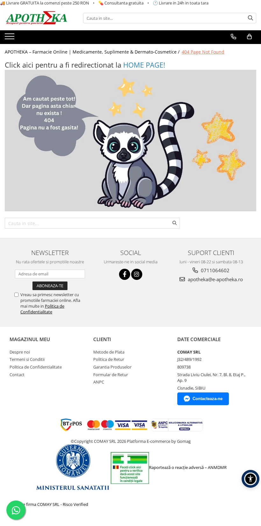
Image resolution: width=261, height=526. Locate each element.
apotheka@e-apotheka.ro (215, 279)
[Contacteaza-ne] (233, 36)
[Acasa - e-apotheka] (36, 18)
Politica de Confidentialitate (42, 309)
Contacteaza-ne (207, 398)
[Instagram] (136, 274)
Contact (17, 374)
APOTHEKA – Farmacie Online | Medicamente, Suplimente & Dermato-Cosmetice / (93, 52)
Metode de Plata (108, 352)
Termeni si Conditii (27, 359)
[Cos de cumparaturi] (249, 36)
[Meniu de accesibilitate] (250, 479)
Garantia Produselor (112, 367)
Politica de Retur (108, 359)
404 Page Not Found (203, 52)
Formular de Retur (110, 374)
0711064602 (214, 270)
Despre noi (20, 352)
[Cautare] (250, 18)
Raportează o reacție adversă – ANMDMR (188, 467)
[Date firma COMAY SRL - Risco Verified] (49, 504)
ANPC (98, 382)
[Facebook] (124, 274)
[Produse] (10, 38)
